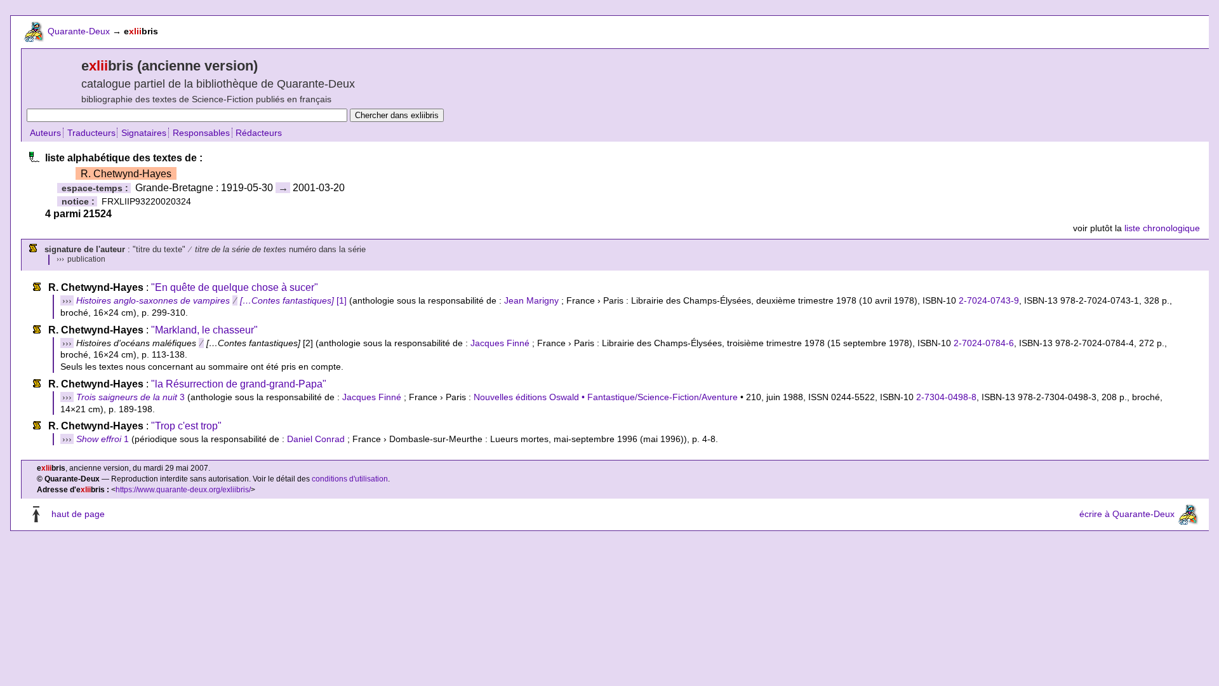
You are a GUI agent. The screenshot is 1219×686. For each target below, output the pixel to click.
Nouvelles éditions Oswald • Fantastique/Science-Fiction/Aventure (606, 397)
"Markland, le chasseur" (204, 330)
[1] (211, 300)
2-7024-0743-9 (989, 300)
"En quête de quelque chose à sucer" (234, 287)
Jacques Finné (500, 343)
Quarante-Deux (79, 31)
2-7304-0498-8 (946, 397)
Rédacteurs (259, 133)
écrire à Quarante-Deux (1127, 514)
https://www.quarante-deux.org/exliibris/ (183, 489)
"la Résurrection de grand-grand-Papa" (238, 384)
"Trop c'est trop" (186, 425)
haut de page (78, 514)
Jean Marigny (531, 300)
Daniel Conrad (316, 439)
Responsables (201, 133)
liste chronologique (1162, 228)
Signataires (143, 133)
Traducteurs (91, 133)
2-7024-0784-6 (984, 343)
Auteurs (45, 133)
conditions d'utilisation (350, 478)
